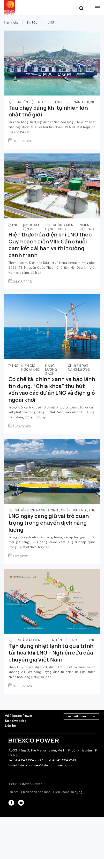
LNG (58, 102)
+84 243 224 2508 (63, 760)
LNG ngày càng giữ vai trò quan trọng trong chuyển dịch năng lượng (48, 522)
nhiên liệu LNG (30, 102)
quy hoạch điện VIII (31, 227)
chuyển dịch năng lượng (79, 368)
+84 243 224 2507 (29, 760)
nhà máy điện (29, 640)
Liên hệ (10, 725)
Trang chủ (11, 22)
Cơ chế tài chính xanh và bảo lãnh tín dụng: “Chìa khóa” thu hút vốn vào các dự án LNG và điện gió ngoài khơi (51, 389)
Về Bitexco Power (19, 716)
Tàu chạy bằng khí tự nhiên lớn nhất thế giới (48, 111)
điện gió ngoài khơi (30, 368)
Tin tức (31, 22)
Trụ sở (13, 792)
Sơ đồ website (16, 721)
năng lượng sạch (51, 369)
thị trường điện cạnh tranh (59, 227)
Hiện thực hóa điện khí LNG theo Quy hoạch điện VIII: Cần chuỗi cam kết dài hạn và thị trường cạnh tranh (50, 245)
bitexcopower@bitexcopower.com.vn (46, 765)
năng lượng (85, 102)
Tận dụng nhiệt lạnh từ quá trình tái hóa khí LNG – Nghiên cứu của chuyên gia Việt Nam (50, 652)
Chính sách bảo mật (35, 792)
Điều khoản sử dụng (67, 792)
